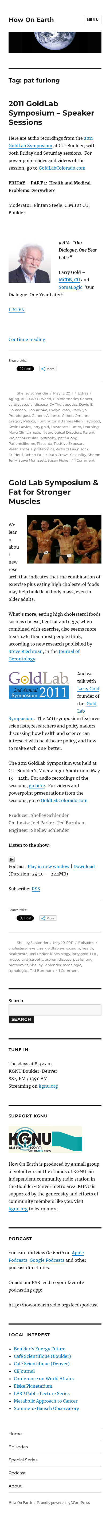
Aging (14, 399)
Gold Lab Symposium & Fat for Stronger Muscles (53, 492)
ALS (24, 399)
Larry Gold (88, 688)
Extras (83, 393)
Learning (91, 427)
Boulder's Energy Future (39, 1348)
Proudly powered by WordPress (63, 1502)
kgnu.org (48, 1086)
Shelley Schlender (32, 393)
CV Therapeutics (63, 404)
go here (37, 785)
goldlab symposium (62, 948)
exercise (36, 948)
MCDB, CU (69, 279)
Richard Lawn (68, 449)
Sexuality (78, 455)
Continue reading (27, 339)
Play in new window (48, 866)
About (15, 1486)
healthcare (18, 954)
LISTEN (17, 309)
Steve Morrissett (32, 460)
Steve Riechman (26, 651)
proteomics (44, 449)
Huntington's (48, 421)
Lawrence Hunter (66, 427)
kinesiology (60, 954)
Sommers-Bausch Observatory (46, 1408)
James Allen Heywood (80, 421)
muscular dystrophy (26, 959)
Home (15, 1433)
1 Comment (84, 460)
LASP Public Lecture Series (42, 1393)
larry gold (41, 427)
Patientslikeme (22, 443)
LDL (93, 954)
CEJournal (24, 1371)
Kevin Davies (20, 427)
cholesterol (18, 948)
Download (84, 866)
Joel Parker (39, 954)
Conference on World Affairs (44, 1378)
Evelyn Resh (59, 410)
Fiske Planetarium (33, 1386)
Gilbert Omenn (75, 415)
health (87, 948)
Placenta (44, 443)
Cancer (86, 399)
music (35, 432)
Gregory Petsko (22, 421)
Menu (93, 19)
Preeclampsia (21, 449)
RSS (36, 888)
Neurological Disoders (61, 432)
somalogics (18, 970)
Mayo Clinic (19, 432)
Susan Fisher (59, 460)
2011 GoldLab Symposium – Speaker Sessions (51, 113)
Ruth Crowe (58, 455)
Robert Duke (36, 455)
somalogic (72, 965)
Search (16, 1000)
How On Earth (31, 19)
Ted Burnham (42, 970)
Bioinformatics (65, 399)
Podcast (17, 1472)
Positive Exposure (69, 443)
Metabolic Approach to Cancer (45, 1401)
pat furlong (67, 438)
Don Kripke (37, 410)
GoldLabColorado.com (62, 168)
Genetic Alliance (46, 415)
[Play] (55, 859)
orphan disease (58, 959)
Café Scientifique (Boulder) (42, 1356)
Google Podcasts (47, 1260)
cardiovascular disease (28, 404)
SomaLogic (70, 287)
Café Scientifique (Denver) (42, 1363)
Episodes (86, 942)
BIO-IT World (40, 399)
